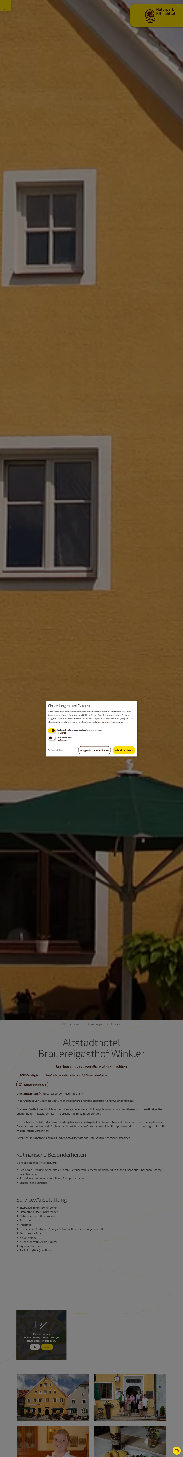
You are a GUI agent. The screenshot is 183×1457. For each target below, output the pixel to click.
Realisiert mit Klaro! (55, 750)
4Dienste (62, 740)
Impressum (116, 721)
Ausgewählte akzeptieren (94, 750)
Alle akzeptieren (124, 750)
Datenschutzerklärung (98, 721)
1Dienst (61, 732)
